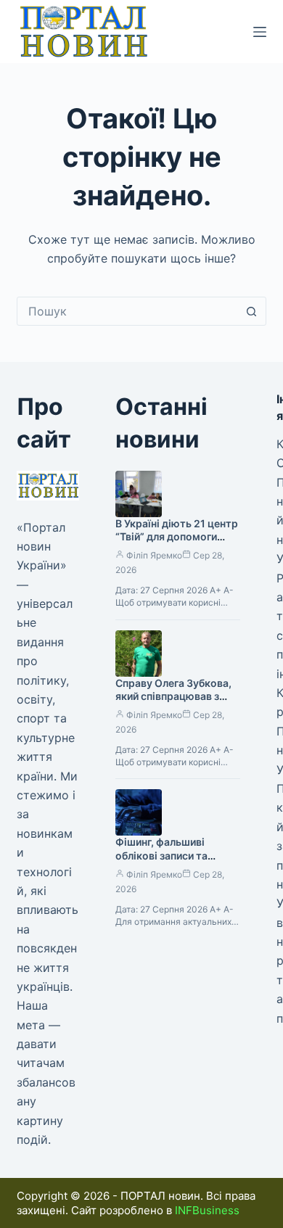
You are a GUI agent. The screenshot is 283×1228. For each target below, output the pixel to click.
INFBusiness (207, 1210)
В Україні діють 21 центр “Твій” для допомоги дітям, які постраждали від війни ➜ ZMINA (176, 544)
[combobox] (127, 311)
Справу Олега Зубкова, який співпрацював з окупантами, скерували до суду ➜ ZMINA (174, 703)
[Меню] (259, 31)
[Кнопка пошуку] (252, 311)
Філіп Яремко (154, 555)
